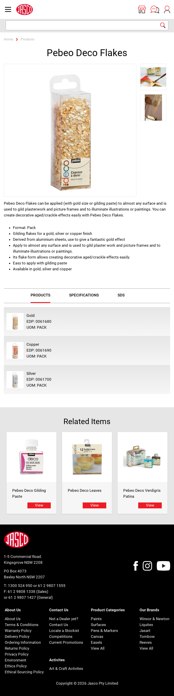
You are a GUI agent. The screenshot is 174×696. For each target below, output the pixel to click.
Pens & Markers (104, 630)
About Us (13, 618)
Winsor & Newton (154, 618)
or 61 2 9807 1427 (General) (28, 597)
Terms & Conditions (22, 624)
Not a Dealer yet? (63, 618)
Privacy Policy (17, 654)
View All (97, 648)
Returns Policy (17, 648)
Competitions (60, 636)
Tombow (147, 636)
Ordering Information (23, 642)
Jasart (145, 630)
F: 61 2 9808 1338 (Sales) (26, 591)
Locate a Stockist (64, 630)
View (39, 505)
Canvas (97, 636)
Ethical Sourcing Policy (24, 672)
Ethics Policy (16, 666)
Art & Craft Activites (66, 668)
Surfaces (98, 624)
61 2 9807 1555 (51, 585)
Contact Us (58, 624)
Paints (96, 618)
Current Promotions (66, 642)
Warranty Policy (18, 630)
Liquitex (146, 624)
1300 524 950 (20, 585)
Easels (96, 642)
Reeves (146, 642)
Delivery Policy (17, 636)
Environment (15, 660)
